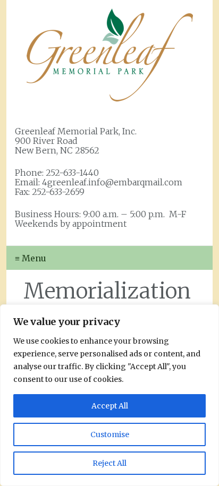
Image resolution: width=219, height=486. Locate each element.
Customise (109, 434)
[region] (109, 395)
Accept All (109, 406)
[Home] (109, 54)
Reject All (109, 463)
